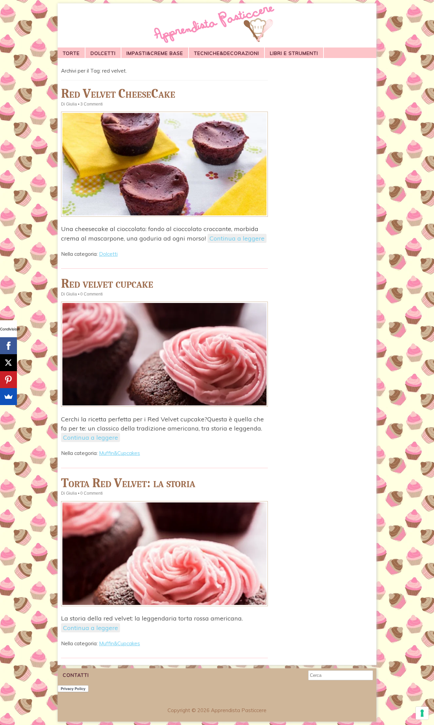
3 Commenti (91, 104)
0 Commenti (91, 294)
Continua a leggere (237, 238)
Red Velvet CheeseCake (118, 93)
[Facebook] (8, 345)
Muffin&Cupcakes (119, 453)
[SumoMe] (8, 396)
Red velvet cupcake (107, 283)
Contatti (76, 675)
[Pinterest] (8, 379)
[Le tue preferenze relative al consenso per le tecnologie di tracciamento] (422, 713)
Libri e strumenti (294, 53)
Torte (71, 53)
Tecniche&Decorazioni (226, 53)
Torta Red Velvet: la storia (128, 483)
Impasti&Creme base (154, 53)
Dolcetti (103, 53)
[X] (8, 362)
